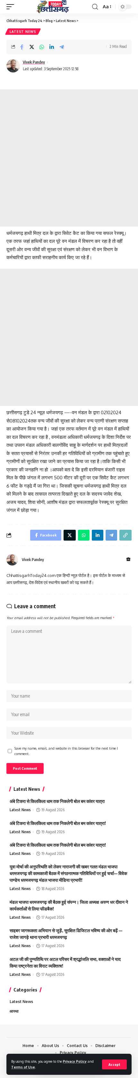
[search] (95, 7)
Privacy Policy (75, 1061)
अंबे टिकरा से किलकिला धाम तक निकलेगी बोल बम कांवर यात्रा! (58, 823)
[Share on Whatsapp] (41, 47)
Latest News (23, 32)
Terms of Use (23, 1067)
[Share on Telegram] (61, 47)
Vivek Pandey (34, 62)
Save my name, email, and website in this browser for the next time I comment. (66, 751)
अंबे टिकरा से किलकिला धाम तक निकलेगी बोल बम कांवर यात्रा (57, 801)
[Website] (128, 559)
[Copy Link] (125, 535)
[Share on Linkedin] (51, 47)
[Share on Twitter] (31, 47)
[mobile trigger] (11, 6)
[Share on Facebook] (21, 47)
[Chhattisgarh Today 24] (53, 6)
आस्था (14, 1011)
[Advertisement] (69, 158)
